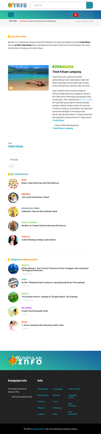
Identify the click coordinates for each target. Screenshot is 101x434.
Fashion (41, 401)
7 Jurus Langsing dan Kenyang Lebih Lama (43, 325)
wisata (25, 265)
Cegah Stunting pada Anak (35, 310)
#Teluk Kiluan (18, 36)
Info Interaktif (73, 413)
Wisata (57, 66)
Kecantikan (43, 395)
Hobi (55, 414)
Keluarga (57, 407)
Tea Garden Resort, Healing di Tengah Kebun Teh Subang (49, 296)
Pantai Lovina (85, 99)
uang (24, 279)
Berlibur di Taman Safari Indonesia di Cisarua (44, 225)
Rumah (56, 395)
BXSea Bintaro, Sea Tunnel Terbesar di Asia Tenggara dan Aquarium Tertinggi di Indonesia (55, 269)
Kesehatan (43, 388)
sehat (25, 322)
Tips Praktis (74, 388)
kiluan (11, 166)
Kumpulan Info (37, 429)
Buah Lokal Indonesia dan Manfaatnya (38, 21)
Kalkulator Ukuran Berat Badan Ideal (39, 211)
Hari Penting (72, 404)
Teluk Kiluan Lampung (66, 71)
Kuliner (41, 414)
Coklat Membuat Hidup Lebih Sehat (39, 239)
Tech (55, 401)
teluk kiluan (15, 146)
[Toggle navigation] (11, 14)
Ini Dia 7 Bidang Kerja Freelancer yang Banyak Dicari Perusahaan (53, 282)
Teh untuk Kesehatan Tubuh (35, 197)
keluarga (27, 308)
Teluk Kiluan (58, 120)
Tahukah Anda (72, 396)
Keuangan (58, 388)
